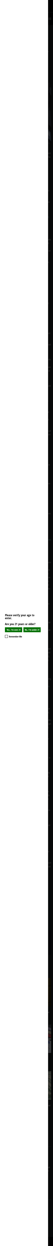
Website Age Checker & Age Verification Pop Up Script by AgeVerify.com (50, 1245)
